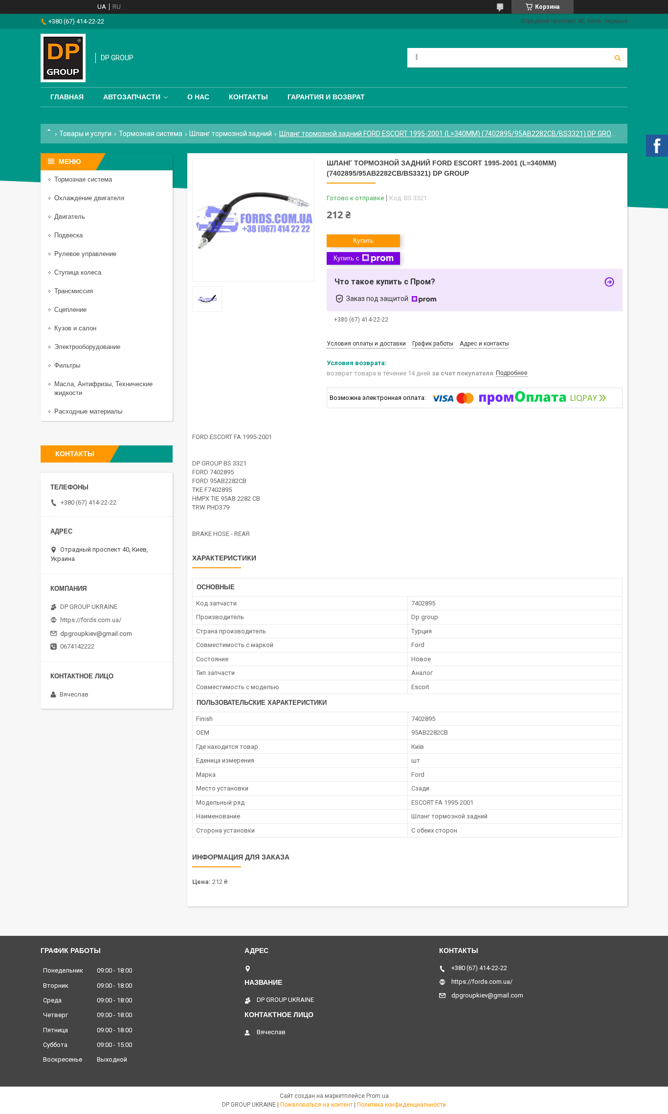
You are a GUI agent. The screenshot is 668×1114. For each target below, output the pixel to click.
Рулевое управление (85, 253)
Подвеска (68, 235)
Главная (67, 97)
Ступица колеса (77, 272)
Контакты (248, 97)
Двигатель (69, 216)
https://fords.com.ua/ (90, 620)
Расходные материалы (88, 411)
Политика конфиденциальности (401, 1104)
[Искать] (617, 58)
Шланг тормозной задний (230, 134)
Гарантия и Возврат (326, 97)
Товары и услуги (85, 134)
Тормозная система (150, 134)
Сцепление (70, 309)
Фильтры (67, 365)
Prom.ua (377, 1095)
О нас (198, 97)
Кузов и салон (75, 328)
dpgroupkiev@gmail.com (96, 633)
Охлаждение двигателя (89, 198)
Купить (363, 240)
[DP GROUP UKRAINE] (63, 58)
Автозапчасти (131, 97)
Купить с (346, 258)
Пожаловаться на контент (316, 1104)
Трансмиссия (73, 291)
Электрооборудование (87, 346)
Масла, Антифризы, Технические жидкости (103, 388)
